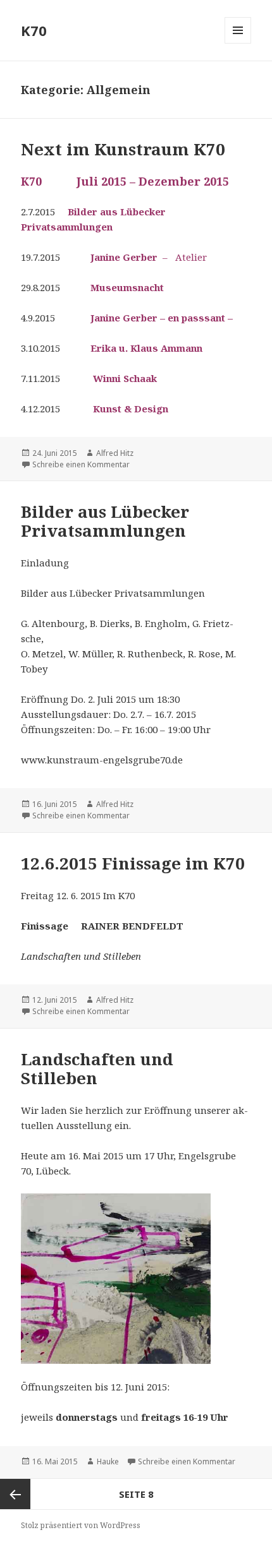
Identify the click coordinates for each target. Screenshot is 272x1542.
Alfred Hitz (114, 453)
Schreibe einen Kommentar (81, 464)
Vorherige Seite (15, 1494)
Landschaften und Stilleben (97, 1068)
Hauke (108, 1461)
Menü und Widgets (238, 43)
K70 (34, 30)
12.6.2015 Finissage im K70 (133, 863)
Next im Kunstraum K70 (123, 149)
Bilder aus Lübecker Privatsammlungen (105, 521)
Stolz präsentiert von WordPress (80, 1525)
